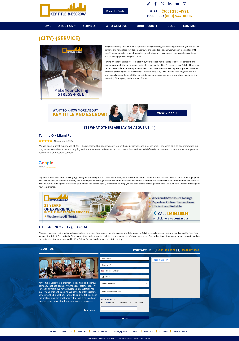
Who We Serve (116, 26)
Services (89, 26)
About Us (65, 26)
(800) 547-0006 (178, 15)
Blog (172, 26)
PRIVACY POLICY (181, 331)
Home (46, 26)
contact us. (181, 218)
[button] (67, 26)
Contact (190, 26)
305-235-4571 (178, 213)
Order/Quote (147, 26)
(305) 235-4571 (175, 11)
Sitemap (163, 331)
